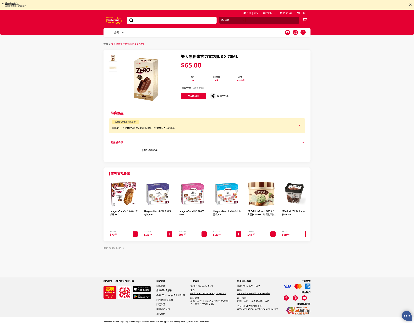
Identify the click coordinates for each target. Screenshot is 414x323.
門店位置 (287, 13)
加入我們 (160, 313)
